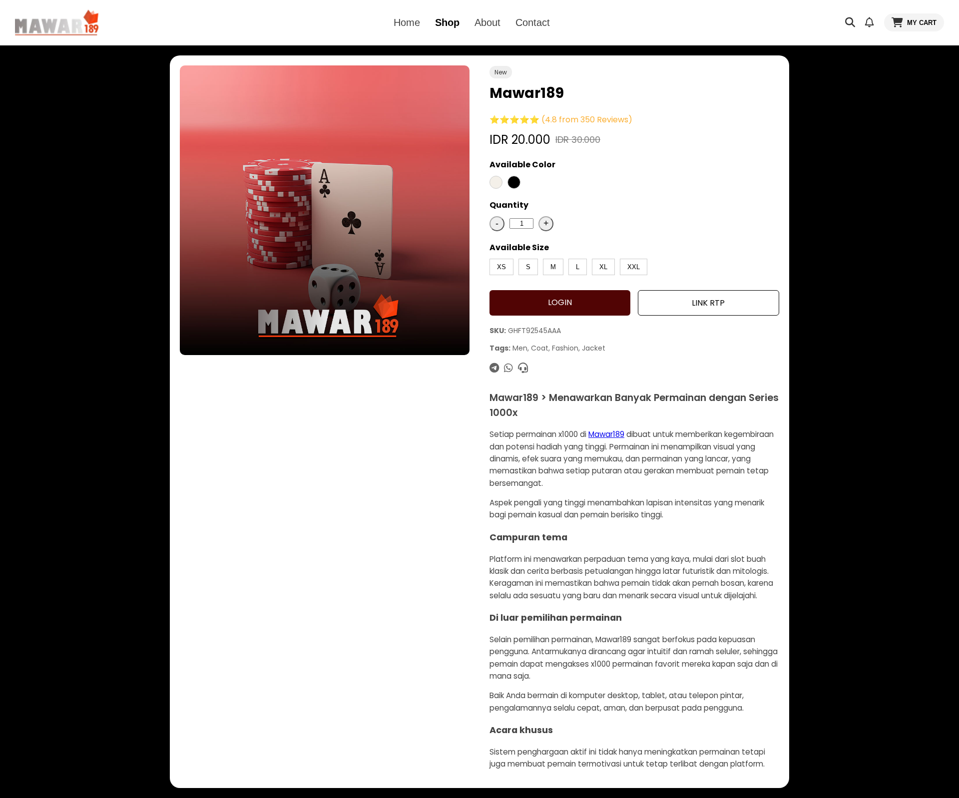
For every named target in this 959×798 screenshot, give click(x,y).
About (487, 22)
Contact (532, 22)
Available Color (522, 164)
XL (603, 267)
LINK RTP (708, 303)
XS (501, 267)
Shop (447, 22)
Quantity (508, 205)
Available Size (519, 247)
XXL (633, 267)
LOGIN (560, 302)
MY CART (922, 22)
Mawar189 (606, 434)
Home (407, 22)
